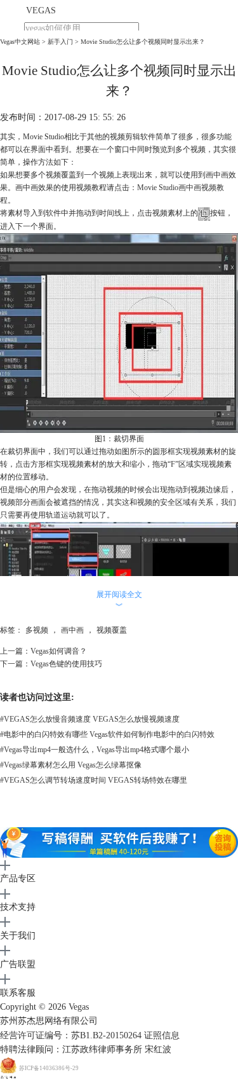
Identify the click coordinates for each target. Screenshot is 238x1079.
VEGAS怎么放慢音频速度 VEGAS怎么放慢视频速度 (90, 719)
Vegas (79, 1007)
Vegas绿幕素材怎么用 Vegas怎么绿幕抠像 (71, 764)
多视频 (36, 630)
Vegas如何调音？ (58, 651)
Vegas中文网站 (20, 41)
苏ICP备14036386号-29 (49, 1068)
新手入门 (60, 41)
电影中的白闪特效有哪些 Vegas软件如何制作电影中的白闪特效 (107, 734)
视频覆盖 (111, 630)
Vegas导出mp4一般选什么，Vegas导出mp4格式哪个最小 (94, 749)
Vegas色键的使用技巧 (66, 663)
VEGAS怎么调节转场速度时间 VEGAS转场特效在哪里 (93, 780)
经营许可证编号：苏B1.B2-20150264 (71, 1035)
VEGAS (41, 10)
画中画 (72, 630)
